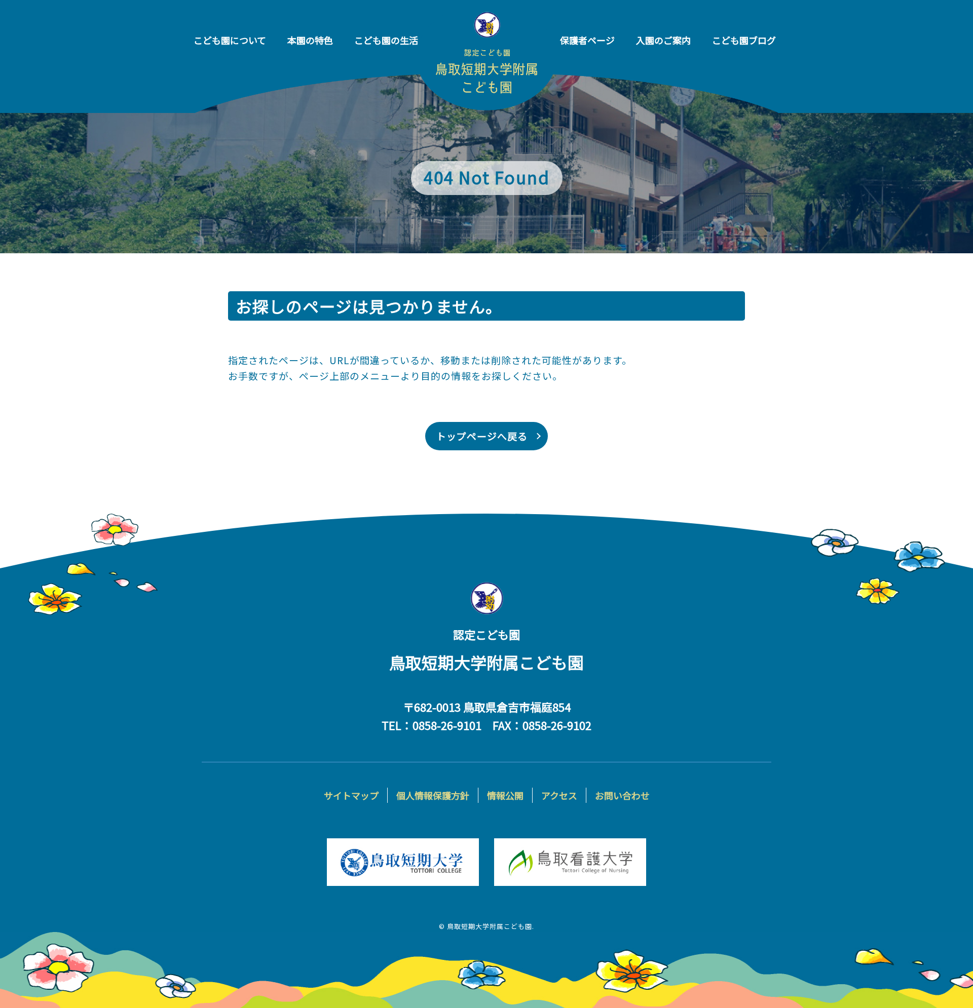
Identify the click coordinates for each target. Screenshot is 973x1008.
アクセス (559, 795)
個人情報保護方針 (432, 795)
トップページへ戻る (482, 436)
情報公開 (505, 795)
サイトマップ (351, 795)
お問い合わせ (622, 795)
